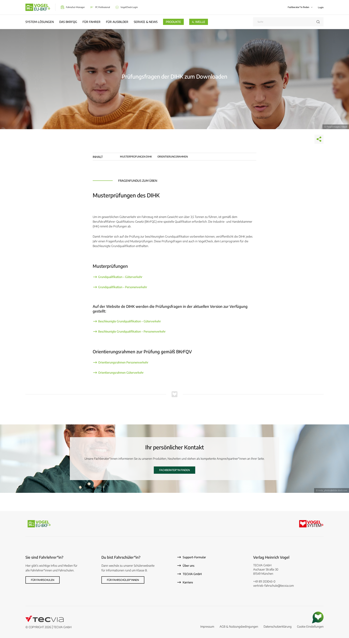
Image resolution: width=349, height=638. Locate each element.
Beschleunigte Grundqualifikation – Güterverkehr (129, 321)
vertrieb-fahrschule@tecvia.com (273, 585)
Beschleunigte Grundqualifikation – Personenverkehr (132, 331)
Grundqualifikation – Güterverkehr (120, 277)
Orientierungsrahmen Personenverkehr (123, 362)
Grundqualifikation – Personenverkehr (122, 287)
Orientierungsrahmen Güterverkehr (121, 372)
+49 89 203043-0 (264, 581)
